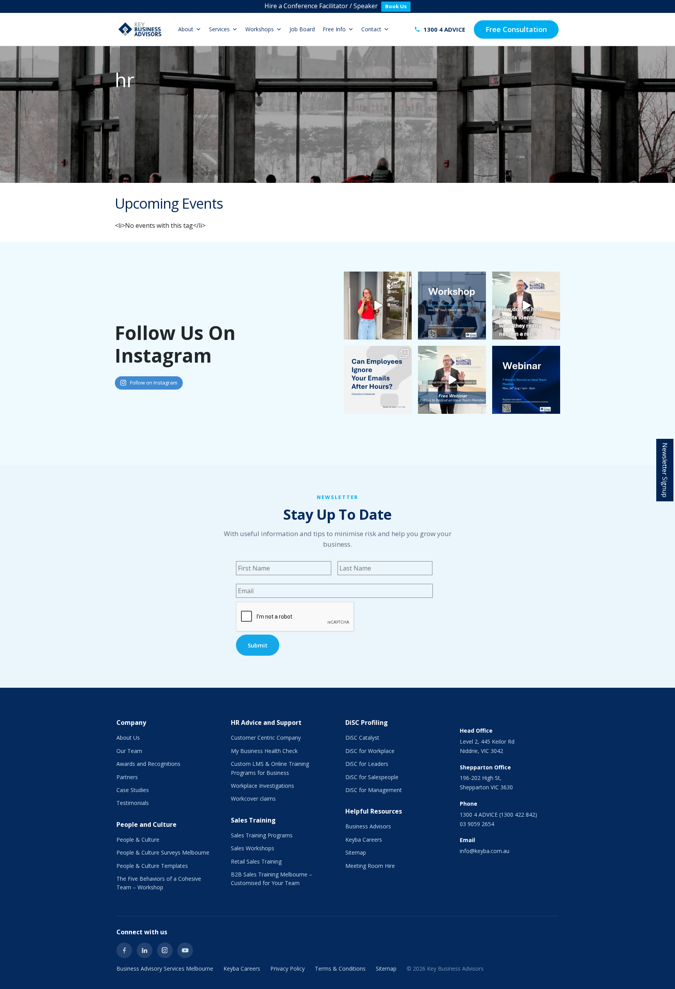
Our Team (129, 751)
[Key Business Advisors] (139, 29)
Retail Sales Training (256, 861)
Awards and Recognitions (148, 763)
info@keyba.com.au (484, 851)
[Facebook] (124, 950)
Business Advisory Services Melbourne (164, 968)
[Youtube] (185, 950)
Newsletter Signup (665, 470)
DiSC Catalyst (362, 737)
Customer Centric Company (266, 737)
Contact (371, 29)
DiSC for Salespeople (371, 777)
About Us (128, 737)
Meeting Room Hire (370, 865)
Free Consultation (516, 29)
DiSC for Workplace (370, 751)
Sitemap (355, 852)
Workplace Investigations (262, 785)
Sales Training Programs (262, 835)
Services (219, 29)
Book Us (396, 6)
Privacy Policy (287, 968)
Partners (127, 777)
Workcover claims (253, 798)
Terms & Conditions (340, 968)
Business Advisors (368, 826)
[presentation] (295, 617)
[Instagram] (165, 950)
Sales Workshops (252, 848)
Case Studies (132, 790)
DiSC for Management (373, 790)
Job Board (302, 29)
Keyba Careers (363, 839)
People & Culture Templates (152, 865)
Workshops (259, 29)
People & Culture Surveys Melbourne (162, 852)
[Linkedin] (144, 950)
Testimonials (132, 803)
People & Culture (137, 839)
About (185, 29)
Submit (258, 645)
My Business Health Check (264, 751)
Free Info (334, 29)
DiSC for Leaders (366, 763)
